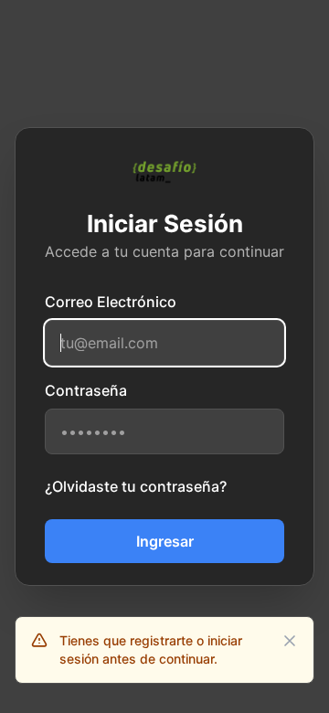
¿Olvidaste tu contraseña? (136, 486)
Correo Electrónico (110, 302)
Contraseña (86, 390)
